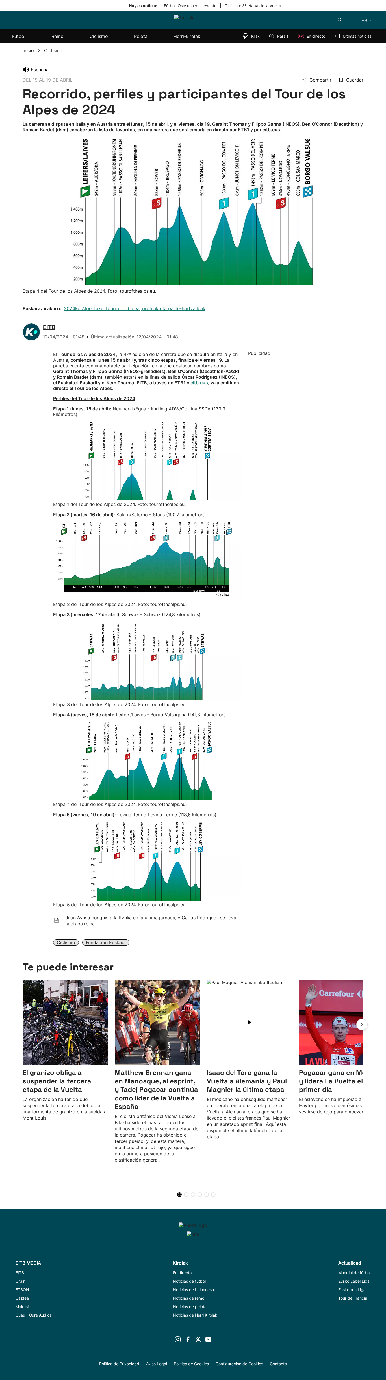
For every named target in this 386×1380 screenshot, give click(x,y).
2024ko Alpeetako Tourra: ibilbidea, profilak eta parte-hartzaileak (134, 308)
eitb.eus (199, 382)
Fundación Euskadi (106, 942)
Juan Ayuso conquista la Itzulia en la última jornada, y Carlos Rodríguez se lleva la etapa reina (151, 921)
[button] (362, 1024)
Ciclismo (66, 942)
